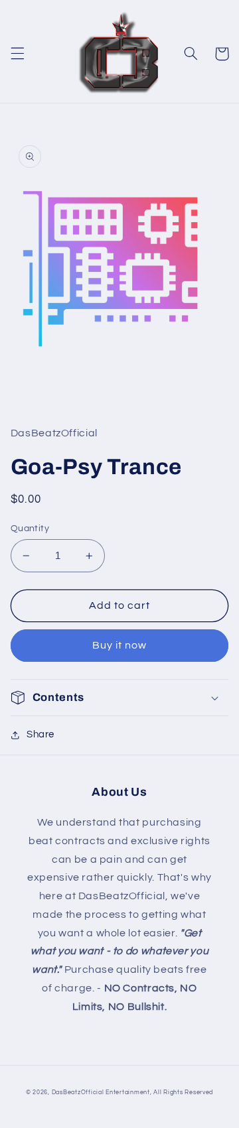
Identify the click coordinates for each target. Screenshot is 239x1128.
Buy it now (119, 645)
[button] (17, 53)
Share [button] (40, 734)
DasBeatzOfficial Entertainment (101, 1093)
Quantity (30, 528)
